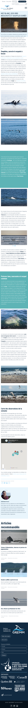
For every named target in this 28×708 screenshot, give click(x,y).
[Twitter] (4, 483)
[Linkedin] (7, 483)
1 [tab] (13, 246)
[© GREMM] (14, 131)
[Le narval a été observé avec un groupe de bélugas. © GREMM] (14, 197)
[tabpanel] (14, 237)
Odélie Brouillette (4, 558)
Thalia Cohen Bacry (4, 616)
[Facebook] (2, 483)
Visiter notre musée (6, 636)
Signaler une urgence (22, 1)
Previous (2, 237)
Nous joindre (8, 1)
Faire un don (14, 1)
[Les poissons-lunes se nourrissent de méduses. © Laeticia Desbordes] (14, 319)
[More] (9, 483)
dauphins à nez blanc (21, 80)
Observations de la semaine (5, 481)
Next (25, 237)
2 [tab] (15, 246)
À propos (4, 1)
